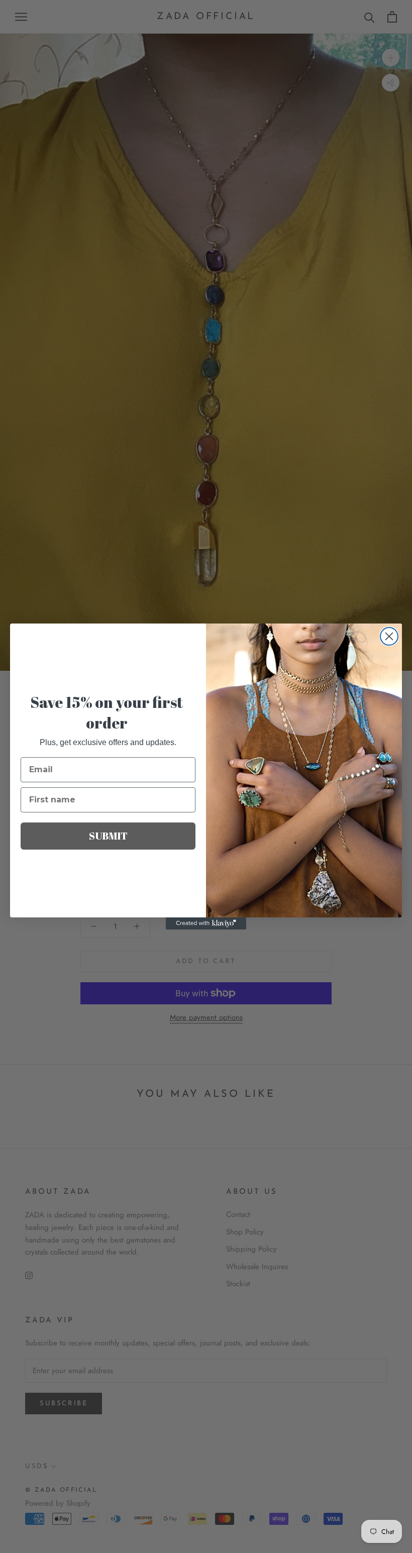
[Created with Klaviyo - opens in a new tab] (206, 923)
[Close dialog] (389, 636)
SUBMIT (108, 836)
